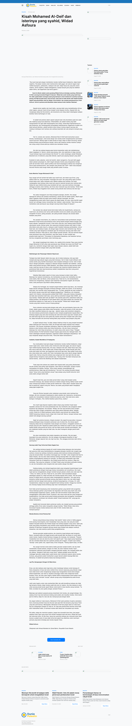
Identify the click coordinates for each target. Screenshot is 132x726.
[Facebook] (101, 5)
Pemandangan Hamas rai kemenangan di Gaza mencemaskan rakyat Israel (96, 695)
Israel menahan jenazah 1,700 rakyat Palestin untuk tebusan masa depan (102, 96)
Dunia (61, 652)
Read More (44, 704)
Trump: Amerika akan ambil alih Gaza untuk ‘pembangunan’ (66, 656)
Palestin (24, 12)
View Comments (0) (55, 639)
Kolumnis (40, 652)
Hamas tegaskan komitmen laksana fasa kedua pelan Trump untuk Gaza (102, 108)
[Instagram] (105, 5)
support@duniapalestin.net (27, 723)
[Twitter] (103, 5)
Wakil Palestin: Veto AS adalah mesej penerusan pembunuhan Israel (65, 694)
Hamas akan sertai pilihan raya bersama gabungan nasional (101, 84)
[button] (109, 1)
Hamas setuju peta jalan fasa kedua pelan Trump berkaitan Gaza (101, 72)
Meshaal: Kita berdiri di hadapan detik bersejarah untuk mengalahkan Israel (35, 694)
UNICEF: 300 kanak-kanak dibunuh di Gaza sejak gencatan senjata (101, 120)
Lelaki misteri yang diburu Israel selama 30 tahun (45, 656)
